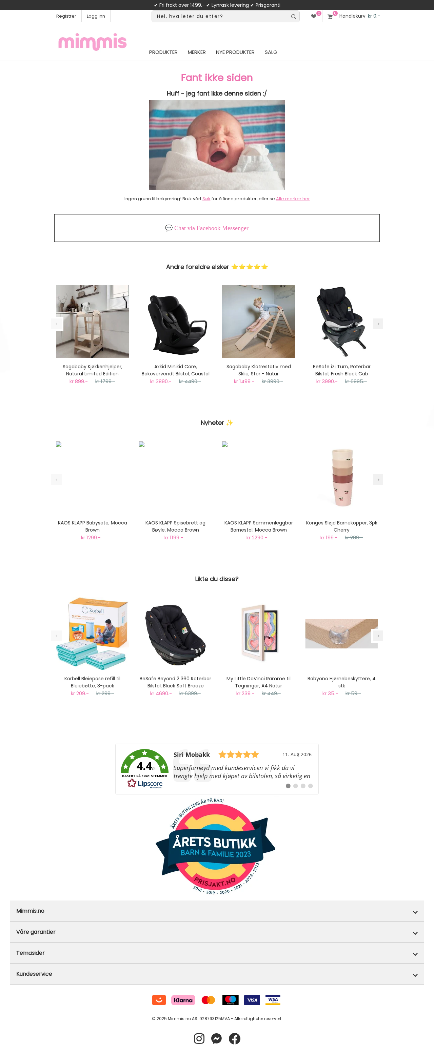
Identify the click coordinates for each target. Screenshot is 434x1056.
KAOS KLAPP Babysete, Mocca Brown (92, 526)
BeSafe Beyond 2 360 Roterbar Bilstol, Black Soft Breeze (175, 682)
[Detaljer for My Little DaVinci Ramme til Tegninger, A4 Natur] (258, 633)
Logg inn (96, 16)
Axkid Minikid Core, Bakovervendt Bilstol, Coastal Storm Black (176, 370)
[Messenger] (216, 1039)
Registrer (66, 16)
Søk (206, 198)
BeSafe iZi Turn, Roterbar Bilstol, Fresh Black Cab (342, 370)
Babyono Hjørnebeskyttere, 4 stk (342, 682)
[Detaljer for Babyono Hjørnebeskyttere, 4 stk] (341, 633)
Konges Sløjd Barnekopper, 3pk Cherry (341, 526)
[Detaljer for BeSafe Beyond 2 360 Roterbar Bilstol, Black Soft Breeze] (175, 633)
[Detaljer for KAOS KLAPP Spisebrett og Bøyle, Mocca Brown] (175, 477)
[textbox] (220, 16)
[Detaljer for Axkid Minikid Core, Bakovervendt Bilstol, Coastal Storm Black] (175, 321)
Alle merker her (293, 198)
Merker (197, 52)
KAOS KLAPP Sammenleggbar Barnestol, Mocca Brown (258, 526)
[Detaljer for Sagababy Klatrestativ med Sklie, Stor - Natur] (258, 321)
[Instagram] (199, 1039)
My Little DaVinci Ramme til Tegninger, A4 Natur (258, 682)
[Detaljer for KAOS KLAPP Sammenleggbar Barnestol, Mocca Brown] (258, 477)
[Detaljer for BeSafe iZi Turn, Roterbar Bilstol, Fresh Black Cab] (341, 321)
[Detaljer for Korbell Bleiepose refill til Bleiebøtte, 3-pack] (92, 633)
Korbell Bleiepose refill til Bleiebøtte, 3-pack (92, 682)
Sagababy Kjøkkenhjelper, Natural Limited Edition (92, 370)
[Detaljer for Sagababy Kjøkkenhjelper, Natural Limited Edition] (92, 321)
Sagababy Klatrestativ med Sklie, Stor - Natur (258, 370)
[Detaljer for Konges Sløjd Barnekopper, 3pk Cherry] (341, 477)
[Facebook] (234, 1039)
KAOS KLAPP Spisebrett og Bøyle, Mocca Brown (175, 526)
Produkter (163, 52)
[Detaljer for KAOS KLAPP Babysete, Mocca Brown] (92, 477)
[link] (217, 769)
